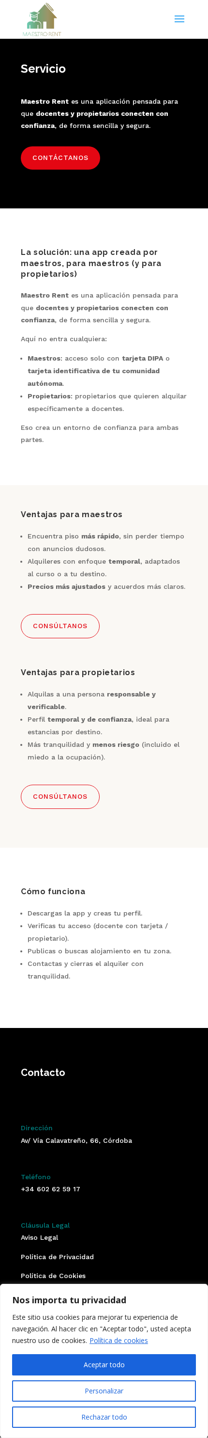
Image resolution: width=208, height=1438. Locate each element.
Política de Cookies (53, 1276)
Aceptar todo (104, 1364)
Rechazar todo (104, 1417)
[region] (104, 1361)
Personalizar (104, 1390)
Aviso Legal (39, 1237)
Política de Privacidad (57, 1257)
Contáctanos (60, 157)
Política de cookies (118, 1340)
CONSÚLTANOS (60, 626)
